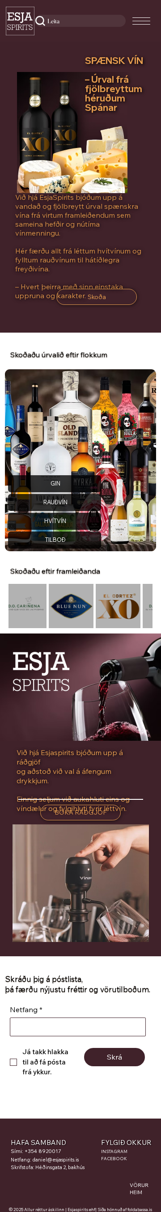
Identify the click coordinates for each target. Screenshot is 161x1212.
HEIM (136, 1192)
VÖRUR (139, 1185)
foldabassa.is (139, 1209)
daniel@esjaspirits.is (55, 1160)
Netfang (26, 1009)
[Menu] (142, 21)
